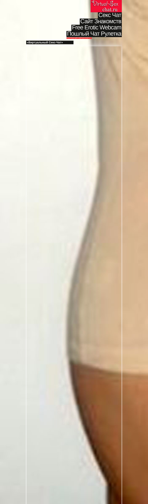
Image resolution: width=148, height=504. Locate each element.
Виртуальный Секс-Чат (106, 6)
